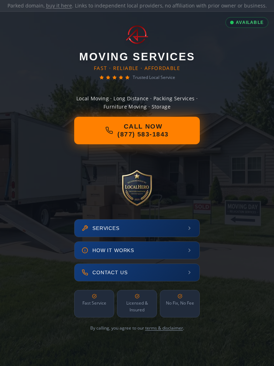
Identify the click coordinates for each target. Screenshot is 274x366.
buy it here (59, 5)
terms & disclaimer (164, 328)
